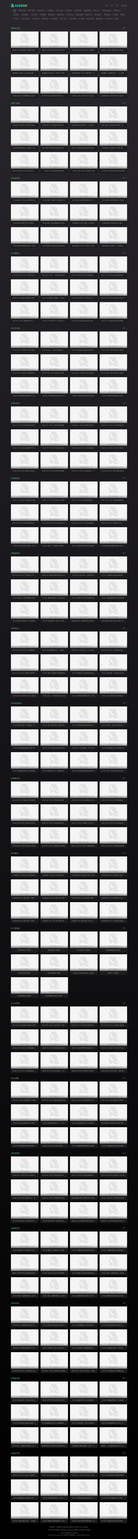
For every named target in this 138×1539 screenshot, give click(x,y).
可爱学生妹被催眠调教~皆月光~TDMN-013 (114, 1423)
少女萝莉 (33, 15)
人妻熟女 (50, 11)
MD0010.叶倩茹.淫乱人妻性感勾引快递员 (25, 171)
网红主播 (22, 11)
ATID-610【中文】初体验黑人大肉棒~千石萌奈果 (27, 1100)
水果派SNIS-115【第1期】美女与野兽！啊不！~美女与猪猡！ (61, 898)
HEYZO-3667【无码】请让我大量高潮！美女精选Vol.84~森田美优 (33, 350)
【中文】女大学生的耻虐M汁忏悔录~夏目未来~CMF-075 (30, 1123)
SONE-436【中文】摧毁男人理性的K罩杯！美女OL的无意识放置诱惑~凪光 (36, 471)
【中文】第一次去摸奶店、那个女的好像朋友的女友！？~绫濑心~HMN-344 (95, 748)
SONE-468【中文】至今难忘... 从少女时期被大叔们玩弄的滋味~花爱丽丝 (65, 1071)
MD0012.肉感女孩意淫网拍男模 (54, 171)
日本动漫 (72, 19)
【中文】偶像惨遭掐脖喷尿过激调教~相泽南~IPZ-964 (88, 1146)
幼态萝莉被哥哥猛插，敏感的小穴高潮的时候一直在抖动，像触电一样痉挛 (35, 148)
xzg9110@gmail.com (83, 1535)
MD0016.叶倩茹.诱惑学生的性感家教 (113, 171)
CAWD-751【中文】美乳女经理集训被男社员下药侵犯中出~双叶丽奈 (63, 1048)
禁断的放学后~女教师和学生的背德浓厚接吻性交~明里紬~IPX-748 (92, 621)
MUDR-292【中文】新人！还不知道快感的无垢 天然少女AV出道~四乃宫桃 (95, 650)
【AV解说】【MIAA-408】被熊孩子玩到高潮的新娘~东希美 (60, 875)
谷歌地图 (63, 1530)
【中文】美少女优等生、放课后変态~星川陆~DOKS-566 (89, 575)
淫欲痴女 (107, 15)
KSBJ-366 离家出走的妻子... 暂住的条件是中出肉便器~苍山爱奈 (62, 298)
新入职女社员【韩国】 (84, 950)
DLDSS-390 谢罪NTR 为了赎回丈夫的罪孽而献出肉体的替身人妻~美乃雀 (65, 321)
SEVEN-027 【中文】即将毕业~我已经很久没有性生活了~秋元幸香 (93, 1475)
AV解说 (16, 15)
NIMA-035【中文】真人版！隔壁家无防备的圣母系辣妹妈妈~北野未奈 (34, 1475)
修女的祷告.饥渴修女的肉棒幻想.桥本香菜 (55, 148)
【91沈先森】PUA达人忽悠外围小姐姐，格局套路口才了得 (30, 200)
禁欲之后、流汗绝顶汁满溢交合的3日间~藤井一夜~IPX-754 (90, 1221)
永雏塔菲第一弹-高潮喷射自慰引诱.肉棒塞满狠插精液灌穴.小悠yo (62, 125)
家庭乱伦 (117, 11)
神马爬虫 (69, 1530)
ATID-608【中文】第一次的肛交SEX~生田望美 (27, 275)
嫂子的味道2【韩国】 (24, 950)
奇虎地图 (81, 1530)
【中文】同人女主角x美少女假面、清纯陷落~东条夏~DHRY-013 (62, 1146)
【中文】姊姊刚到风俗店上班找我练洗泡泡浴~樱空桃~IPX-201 (32, 771)
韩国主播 (90, 19)
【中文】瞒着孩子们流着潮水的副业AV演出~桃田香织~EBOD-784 (92, 673)
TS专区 (16, 19)
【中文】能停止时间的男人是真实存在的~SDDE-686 (58, 1325)
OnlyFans (109, 19)
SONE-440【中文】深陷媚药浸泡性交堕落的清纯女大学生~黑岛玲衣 (63, 1198)
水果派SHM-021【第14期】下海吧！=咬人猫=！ (27, 898)
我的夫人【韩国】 (113, 973)
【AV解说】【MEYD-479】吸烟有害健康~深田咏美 (28, 875)
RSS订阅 (50, 1530)
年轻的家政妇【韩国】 (25, 996)
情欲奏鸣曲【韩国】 (54, 950)
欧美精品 (54, 19)
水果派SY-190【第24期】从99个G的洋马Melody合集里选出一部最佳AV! (94, 921)
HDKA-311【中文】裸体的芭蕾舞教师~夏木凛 (56, 425)
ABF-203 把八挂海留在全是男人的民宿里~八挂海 (27, 1025)
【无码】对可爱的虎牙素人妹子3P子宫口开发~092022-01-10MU (62, 396)
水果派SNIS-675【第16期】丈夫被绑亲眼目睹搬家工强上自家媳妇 (33, 921)
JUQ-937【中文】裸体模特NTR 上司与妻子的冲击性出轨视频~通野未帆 (35, 321)
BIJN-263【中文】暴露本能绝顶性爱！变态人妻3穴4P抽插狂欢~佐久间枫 (65, 1100)
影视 (117, 19)
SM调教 (43, 15)
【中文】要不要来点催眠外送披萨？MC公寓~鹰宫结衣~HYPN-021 (33, 1423)
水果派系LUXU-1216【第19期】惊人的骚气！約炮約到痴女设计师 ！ (63, 921)
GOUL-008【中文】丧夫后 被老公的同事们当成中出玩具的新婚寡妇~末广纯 (66, 523)
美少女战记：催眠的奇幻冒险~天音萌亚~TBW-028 (28, 1446)
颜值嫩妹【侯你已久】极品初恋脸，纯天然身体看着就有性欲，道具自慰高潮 (36, 73)
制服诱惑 (87, 11)
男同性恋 (45, 19)
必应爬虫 (87, 1530)
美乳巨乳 (68, 11)
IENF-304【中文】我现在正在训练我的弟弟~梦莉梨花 (118, 1100)
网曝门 (123, 15)
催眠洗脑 (79, 15)
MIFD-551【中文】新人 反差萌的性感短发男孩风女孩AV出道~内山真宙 (34, 650)
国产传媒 (31, 11)
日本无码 (59, 11)
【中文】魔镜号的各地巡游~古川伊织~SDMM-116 (87, 1296)
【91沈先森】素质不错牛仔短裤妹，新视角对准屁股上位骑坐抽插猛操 (34, 223)
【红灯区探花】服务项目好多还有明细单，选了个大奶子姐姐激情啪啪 (64, 246)
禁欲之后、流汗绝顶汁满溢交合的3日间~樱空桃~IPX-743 (119, 1221)
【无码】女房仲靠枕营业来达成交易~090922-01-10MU (89, 396)
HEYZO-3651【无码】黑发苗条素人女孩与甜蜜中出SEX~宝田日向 (33, 373)
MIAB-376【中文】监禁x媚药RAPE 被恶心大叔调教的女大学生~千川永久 (94, 1100)
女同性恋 (35, 19)
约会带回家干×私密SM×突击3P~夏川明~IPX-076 (116, 1123)
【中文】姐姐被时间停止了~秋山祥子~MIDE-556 (116, 1348)
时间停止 (70, 15)
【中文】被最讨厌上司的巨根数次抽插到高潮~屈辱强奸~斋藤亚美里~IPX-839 (96, 598)
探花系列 (40, 11)
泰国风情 (99, 19)
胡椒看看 (66, 1527)
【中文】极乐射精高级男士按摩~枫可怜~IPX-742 (27, 748)
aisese (81, 1527)
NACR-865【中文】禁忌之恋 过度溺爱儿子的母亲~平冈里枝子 (32, 846)
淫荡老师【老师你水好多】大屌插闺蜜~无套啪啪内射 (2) (89, 50)
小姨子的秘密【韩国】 (54, 973)
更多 (124, 28)
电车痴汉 (98, 15)
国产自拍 (63, 19)
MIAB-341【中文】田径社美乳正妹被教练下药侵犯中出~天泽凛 (91, 1025)
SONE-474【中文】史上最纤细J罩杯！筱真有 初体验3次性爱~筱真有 (34, 1071)
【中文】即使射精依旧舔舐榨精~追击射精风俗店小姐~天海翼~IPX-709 (94, 725)
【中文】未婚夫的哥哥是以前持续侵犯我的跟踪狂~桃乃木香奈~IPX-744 (94, 546)
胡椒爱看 (60, 1527)
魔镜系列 (60, 15)
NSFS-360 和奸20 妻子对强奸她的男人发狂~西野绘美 (88, 275)
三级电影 (24, 15)
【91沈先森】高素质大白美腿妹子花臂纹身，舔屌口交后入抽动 (62, 200)
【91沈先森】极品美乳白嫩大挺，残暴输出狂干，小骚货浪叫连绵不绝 (94, 200)
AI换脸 (115, 15)
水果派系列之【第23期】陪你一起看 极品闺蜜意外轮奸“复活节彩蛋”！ (94, 875)
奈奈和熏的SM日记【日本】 (54, 996)
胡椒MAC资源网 (74, 1527)
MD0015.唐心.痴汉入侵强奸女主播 (84, 171)
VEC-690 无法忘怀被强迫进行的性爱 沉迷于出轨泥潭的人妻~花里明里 (94, 321)
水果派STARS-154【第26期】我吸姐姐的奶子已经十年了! (90, 898)
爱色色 (86, 1527)
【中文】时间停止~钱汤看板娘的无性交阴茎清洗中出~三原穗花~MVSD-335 (95, 1348)
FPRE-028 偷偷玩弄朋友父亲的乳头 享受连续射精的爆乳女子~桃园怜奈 (94, 350)
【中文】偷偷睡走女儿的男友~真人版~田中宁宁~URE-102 (30, 1498)
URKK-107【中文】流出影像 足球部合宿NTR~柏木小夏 (29, 500)
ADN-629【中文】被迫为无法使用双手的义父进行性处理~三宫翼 (32, 800)
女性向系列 (25, 19)
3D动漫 (81, 19)
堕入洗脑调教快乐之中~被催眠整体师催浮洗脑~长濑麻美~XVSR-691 (63, 1423)
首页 (15, 11)
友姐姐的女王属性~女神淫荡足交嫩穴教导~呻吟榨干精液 (30, 125)
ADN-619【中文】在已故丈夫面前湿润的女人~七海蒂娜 (118, 298)
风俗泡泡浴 (106, 11)
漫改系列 (88, 15)
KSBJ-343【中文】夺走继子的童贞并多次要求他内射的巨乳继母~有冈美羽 (65, 823)
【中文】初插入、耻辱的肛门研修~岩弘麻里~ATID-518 (59, 546)
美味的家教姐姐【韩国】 (113, 950)
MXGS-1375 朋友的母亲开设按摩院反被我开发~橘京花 (118, 321)
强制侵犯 (78, 11)
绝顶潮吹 (51, 15)
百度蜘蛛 (57, 1530)
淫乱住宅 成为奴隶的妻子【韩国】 (84, 973)
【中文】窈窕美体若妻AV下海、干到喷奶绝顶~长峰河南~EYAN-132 (93, 696)
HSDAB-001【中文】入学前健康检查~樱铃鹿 (26, 1048)
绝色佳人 (96, 11)
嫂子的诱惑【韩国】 (24, 973)
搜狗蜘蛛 (75, 1530)
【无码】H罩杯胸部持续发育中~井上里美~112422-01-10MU (31, 396)
